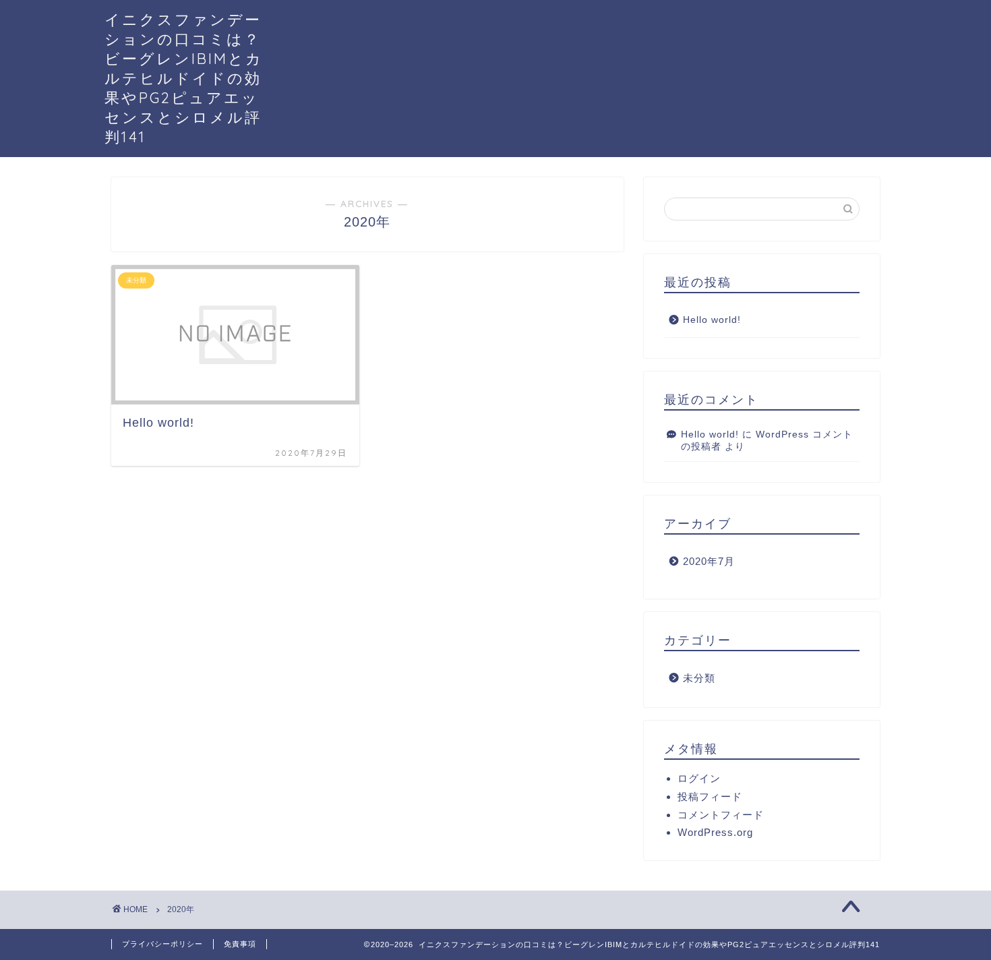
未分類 (699, 678)
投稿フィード (710, 796)
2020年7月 (709, 561)
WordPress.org (715, 832)
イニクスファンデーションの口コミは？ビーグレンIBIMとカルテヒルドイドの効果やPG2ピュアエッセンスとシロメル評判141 (183, 78)
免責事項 (240, 944)
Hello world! (712, 320)
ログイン (699, 778)
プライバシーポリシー (162, 944)
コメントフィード (721, 814)
